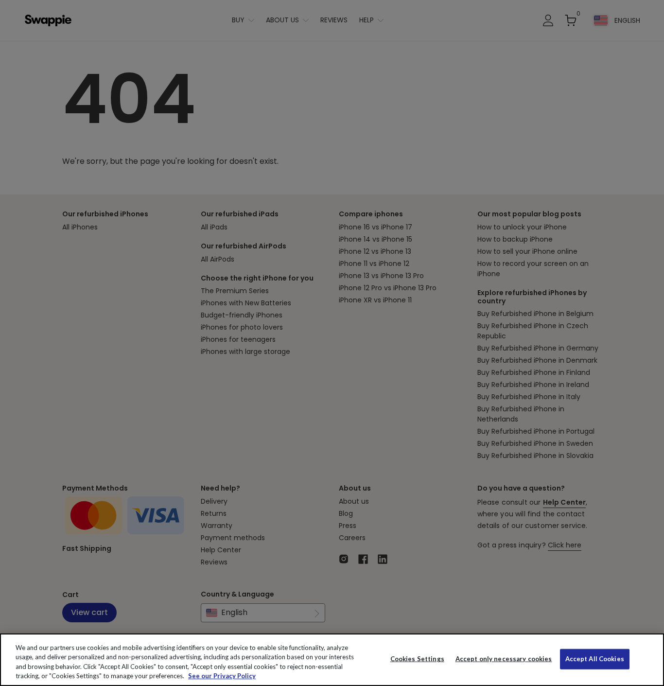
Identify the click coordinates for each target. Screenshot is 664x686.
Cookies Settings (417, 659)
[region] (332, 659)
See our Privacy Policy (222, 676)
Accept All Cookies (594, 659)
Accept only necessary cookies (503, 659)
